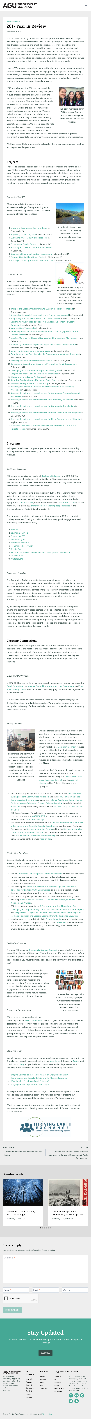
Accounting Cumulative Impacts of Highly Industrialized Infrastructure (43, 344)
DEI (56, 1379)
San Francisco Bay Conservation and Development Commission (40, 552)
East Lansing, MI (18, 539)
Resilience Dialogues (51, 476)
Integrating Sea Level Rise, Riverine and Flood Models (35, 318)
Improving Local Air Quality (23, 234)
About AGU (59, 1376)
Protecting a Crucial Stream (24, 244)
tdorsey (12, 1219)
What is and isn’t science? (32, 899)
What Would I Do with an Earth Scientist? (30, 1081)
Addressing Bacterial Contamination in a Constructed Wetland (40, 315)
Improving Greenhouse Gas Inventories (29, 228)
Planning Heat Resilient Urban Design (28, 257)
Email (36, 1290)
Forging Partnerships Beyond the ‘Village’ (30, 1084)
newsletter (55, 1061)
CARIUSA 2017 (38, 816)
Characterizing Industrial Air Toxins (27, 377)
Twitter (76, 1061)
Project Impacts (53, 919)
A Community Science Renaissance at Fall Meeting (22, 1151)
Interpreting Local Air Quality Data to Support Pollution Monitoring (42, 308)
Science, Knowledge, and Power (61, 899)
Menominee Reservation (22, 546)
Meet (42, 1382)
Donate (29, 1382)
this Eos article (26, 502)
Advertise (29, 1385)
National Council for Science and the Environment (51, 686)
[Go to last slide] (7, 1202)
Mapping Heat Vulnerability (23, 328)
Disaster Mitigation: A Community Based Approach (68, 1213)
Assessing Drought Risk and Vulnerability (29, 383)
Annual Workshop (35, 819)
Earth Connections (34, 1020)
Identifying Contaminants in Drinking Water (31, 351)
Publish (43, 1379)
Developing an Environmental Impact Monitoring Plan (36, 370)
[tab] (40, 1227)
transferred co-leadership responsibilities (50, 505)
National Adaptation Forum (39, 829)
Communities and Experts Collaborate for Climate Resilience (39, 1078)
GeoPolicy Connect (67, 747)
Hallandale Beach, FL (20, 542)
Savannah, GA (17, 555)
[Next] (84, 1202)
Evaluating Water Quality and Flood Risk (29, 237)
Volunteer (44, 1388)
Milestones (61, 922)
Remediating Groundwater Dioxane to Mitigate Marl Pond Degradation (43, 364)
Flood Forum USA (15, 686)
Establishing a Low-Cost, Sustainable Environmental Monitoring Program (45, 354)
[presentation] (23, 1192)
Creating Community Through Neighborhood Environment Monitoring (43, 338)
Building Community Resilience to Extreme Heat (33, 260)
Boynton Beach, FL (19, 533)
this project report (67, 502)
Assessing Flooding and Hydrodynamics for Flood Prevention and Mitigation (46, 412)
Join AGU (29, 1379)
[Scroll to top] (85, 1416)
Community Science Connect (43, 950)
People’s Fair (45, 839)
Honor (42, 1376)
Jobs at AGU (59, 1388)
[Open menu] (86, 5)
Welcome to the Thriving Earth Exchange (21, 1213)
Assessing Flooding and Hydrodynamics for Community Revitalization (43, 399)
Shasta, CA (16, 549)
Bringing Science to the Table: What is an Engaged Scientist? (39, 1074)
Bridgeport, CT (18, 536)
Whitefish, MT (17, 559)
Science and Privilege (21, 903)
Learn (42, 1385)
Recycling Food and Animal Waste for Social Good (34, 380)
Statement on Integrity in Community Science (41, 873)
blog (22, 1064)
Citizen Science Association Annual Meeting (34, 835)
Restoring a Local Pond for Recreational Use (31, 247)
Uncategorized (13, 22)
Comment (9, 1257)
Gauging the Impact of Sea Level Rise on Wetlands (34, 373)
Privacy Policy (47, 1414)
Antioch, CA (16, 529)
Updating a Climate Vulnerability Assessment (31, 254)
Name (7, 1290)
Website (66, 1290)
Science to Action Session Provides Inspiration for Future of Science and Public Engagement (68, 1153)
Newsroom (59, 1391)
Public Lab (15, 806)
